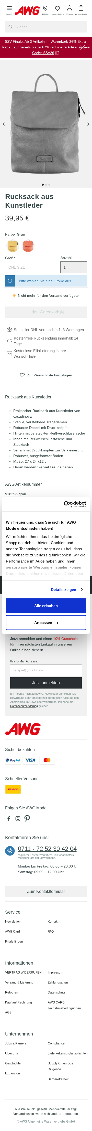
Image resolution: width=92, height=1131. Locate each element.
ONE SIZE (16, 267)
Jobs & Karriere (16, 1043)
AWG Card (12, 931)
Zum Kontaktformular (46, 891)
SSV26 (48, 53)
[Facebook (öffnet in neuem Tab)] (9, 820)
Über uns (11, 1053)
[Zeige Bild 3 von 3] (49, 185)
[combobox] (50, 27)
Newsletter (12, 921)
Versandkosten (23, 1114)
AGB (8, 1012)
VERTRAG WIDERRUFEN (23, 972)
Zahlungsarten (58, 982)
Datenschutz (56, 992)
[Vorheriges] (4, 124)
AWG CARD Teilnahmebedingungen (64, 1005)
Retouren (11, 992)
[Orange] (28, 245)
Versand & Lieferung (19, 982)
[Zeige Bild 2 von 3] (46, 185)
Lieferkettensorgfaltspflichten (68, 1053)
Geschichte (13, 1063)
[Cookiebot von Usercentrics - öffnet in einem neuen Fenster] (65, 504)
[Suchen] (10, 27)
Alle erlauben (46, 606)
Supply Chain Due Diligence (60, 1066)
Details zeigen (63, 589)
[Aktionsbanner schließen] (82, 47)
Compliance (56, 1043)
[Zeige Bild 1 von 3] (43, 185)
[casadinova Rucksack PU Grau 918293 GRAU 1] (46, 124)
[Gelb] (12, 245)
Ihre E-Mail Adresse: (24, 661)
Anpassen (43, 622)
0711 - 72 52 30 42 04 (47, 849)
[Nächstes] (88, 124)
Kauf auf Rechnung (18, 1002)
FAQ (51, 931)
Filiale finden (14, 941)
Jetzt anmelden (46, 683)
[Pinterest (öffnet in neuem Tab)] (28, 820)
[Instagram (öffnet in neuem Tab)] (19, 820)
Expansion (12, 1073)
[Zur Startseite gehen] (27, 10)
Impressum (55, 972)
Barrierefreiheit (58, 1079)
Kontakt (53, 921)
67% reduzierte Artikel (59, 47)
